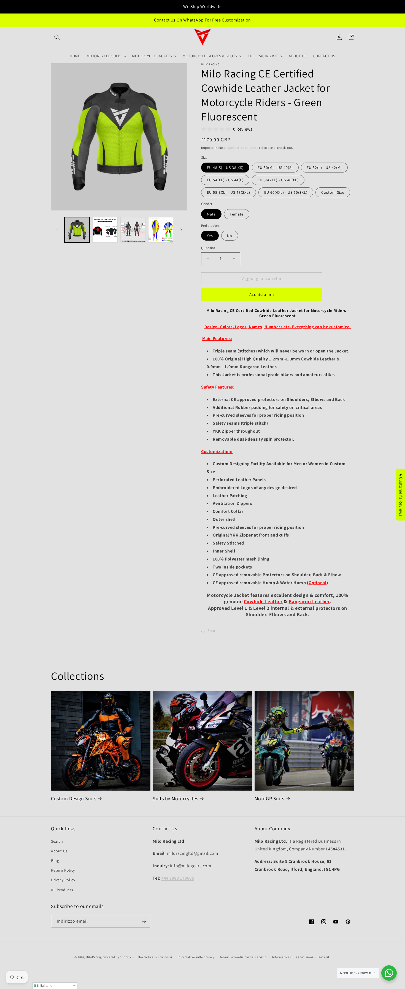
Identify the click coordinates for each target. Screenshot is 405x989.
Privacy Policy (63, 879)
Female (237, 214)
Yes (210, 235)
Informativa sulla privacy (196, 957)
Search (57, 841)
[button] (57, 37)
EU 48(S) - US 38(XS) (225, 167)
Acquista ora (261, 294)
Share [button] (212, 630)
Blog (55, 860)
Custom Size (332, 192)
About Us (59, 850)
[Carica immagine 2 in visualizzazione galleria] (104, 229)
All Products (62, 889)
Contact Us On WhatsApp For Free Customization (202, 20)
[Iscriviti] (144, 921)
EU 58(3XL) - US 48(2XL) (228, 192)
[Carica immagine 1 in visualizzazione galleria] (77, 229)
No (229, 235)
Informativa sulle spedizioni (292, 957)
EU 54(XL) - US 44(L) (225, 179)
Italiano (46, 985)
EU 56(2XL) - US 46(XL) (278, 179)
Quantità (208, 248)
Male (211, 214)
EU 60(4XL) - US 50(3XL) (285, 192)
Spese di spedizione (242, 147)
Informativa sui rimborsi (154, 957)
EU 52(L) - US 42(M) (324, 167)
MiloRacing (94, 957)
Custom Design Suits (73, 798)
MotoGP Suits (269, 798)
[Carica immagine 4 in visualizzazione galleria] (160, 229)
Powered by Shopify (117, 957)
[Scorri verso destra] (181, 230)
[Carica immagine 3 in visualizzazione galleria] (132, 229)
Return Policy (63, 870)
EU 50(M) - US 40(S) (275, 167)
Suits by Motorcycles (175, 798)
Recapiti (324, 957)
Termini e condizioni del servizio (243, 957)
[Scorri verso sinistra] (57, 230)
